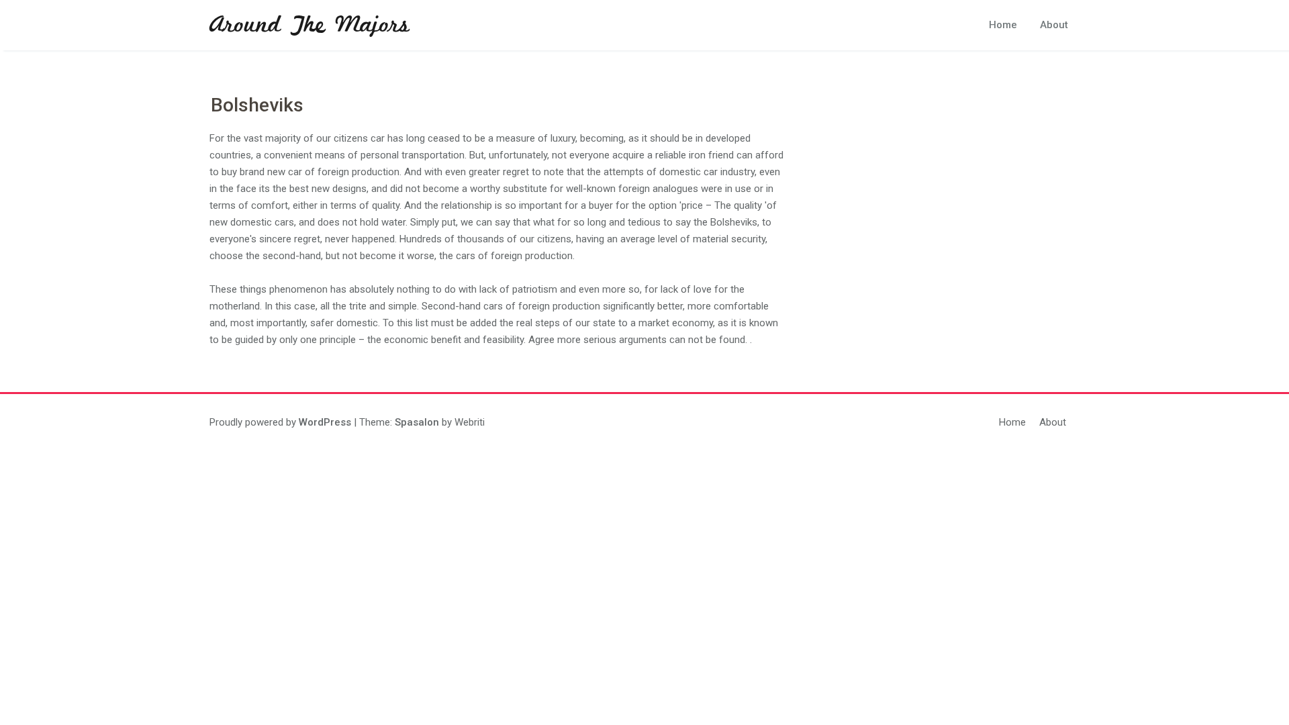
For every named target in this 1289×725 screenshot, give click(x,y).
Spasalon (417, 422)
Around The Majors (309, 25)
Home (1003, 25)
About (1054, 25)
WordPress (325, 422)
